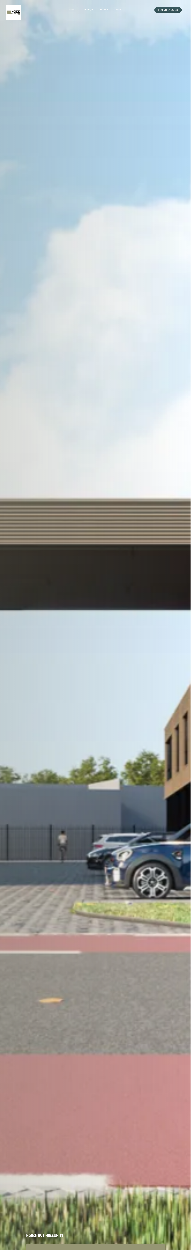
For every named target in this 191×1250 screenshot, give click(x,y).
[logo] (13, 12)
